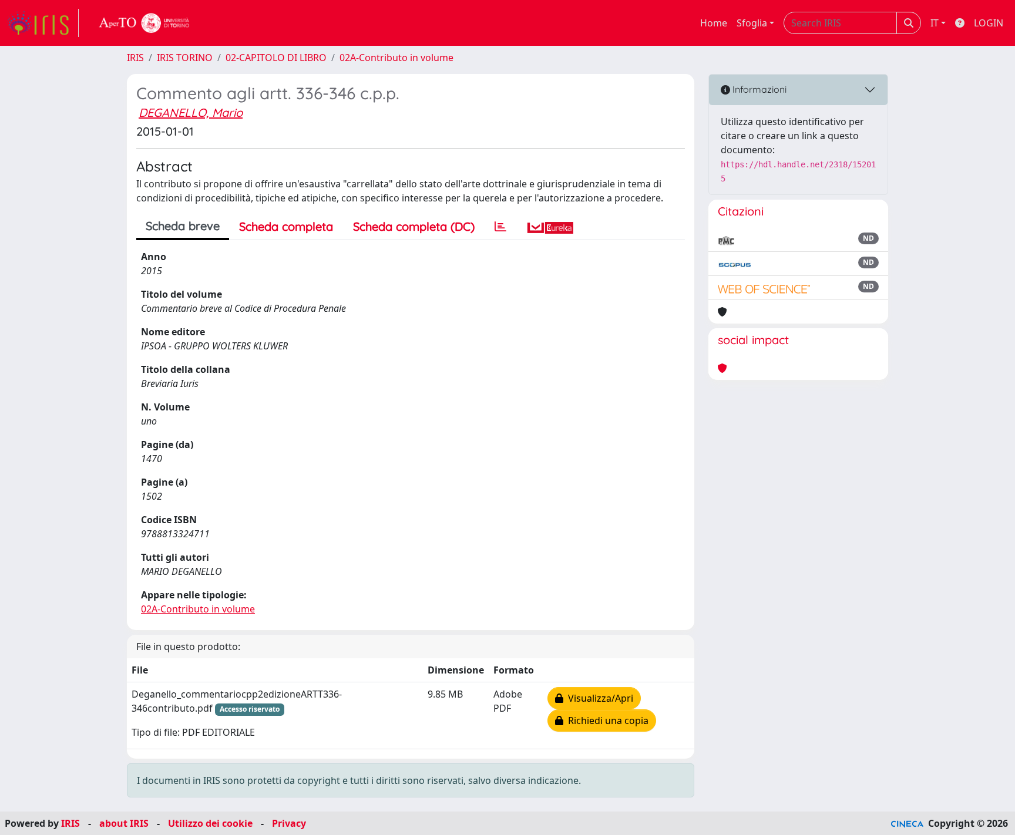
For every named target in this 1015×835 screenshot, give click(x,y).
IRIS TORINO (185, 57)
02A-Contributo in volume (396, 57)
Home (713, 22)
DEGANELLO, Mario (191, 112)
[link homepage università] (144, 23)
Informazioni (758, 89)
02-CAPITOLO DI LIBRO (276, 57)
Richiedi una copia (605, 720)
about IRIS (124, 823)
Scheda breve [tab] (183, 225)
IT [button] (934, 22)
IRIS (135, 57)
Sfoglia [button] (752, 22)
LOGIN (988, 22)
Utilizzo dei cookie (210, 823)
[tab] (500, 226)
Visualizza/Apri (598, 698)
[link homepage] (43, 23)
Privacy (289, 823)
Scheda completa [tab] (286, 226)
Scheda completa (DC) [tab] (414, 226)
